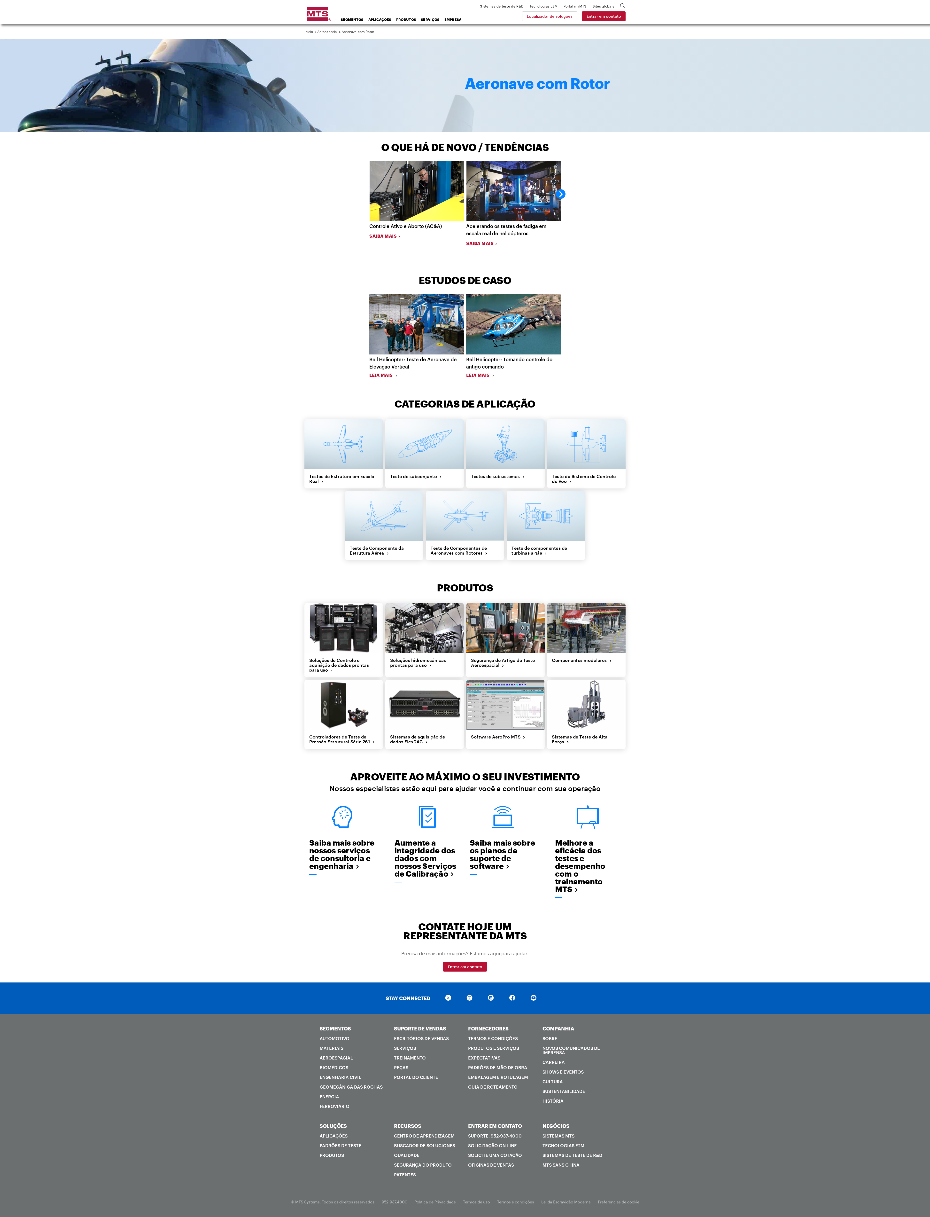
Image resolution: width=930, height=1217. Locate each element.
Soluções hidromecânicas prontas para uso (418, 663)
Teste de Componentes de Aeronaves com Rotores (459, 551)
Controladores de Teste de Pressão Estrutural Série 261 (340, 739)
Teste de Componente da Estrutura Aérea (377, 551)
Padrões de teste (340, 1145)
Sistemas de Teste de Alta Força (580, 739)
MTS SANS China (561, 1165)
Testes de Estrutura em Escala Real (341, 479)
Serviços (430, 19)
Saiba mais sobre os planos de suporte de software (502, 854)
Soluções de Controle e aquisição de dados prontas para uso (339, 665)
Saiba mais (383, 236)
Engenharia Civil (340, 1077)
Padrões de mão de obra (497, 1067)
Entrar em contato (604, 16)
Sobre (549, 1038)
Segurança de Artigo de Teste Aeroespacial (503, 663)
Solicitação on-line (492, 1145)
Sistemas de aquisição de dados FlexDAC (417, 739)
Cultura (552, 1081)
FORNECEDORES (488, 1028)
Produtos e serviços (493, 1048)
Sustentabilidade (563, 1091)
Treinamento (410, 1057)
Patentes (405, 1174)
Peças (401, 1067)
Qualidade (406, 1155)
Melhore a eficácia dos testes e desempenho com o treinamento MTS (580, 866)
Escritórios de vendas (421, 1038)
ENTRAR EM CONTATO (495, 1126)
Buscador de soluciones (424, 1145)
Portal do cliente (416, 1077)
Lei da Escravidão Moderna (566, 1202)
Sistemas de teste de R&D (572, 1155)
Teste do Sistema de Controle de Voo (584, 479)
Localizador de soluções (550, 16)
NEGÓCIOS (555, 1126)
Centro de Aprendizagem (424, 1135)
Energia (329, 1096)
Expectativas (484, 1057)
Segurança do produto (423, 1165)
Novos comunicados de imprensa (571, 1050)
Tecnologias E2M (563, 1145)
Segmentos (352, 19)
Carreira (553, 1062)
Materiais (331, 1048)
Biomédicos (334, 1067)
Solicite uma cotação (495, 1155)
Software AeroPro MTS (497, 736)
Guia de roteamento (493, 1087)
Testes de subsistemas (496, 476)
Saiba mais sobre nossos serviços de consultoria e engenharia (341, 854)
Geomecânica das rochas (351, 1087)
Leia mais (381, 375)
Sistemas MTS (558, 1135)
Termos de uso (476, 1202)
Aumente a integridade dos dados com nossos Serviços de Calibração (425, 858)
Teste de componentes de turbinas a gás (539, 551)
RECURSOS (407, 1126)
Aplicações (379, 19)
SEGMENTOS (335, 1028)
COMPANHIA (558, 1028)
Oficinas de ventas (491, 1165)
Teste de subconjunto (414, 476)
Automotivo (334, 1038)
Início (308, 32)
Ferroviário (334, 1106)
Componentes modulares (580, 660)
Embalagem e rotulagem (498, 1077)
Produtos (406, 19)
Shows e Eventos (563, 1072)
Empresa (453, 19)
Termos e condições (493, 1038)
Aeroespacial (327, 32)
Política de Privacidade (435, 1202)
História (553, 1101)
